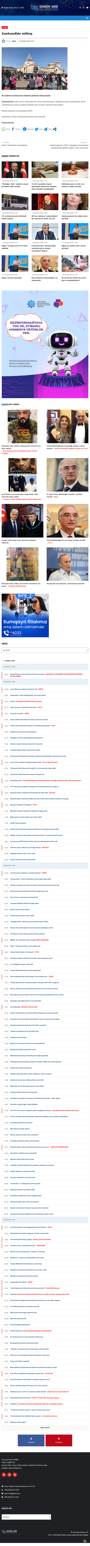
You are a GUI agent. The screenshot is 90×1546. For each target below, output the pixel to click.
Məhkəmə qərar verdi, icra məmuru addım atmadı (39, 1392)
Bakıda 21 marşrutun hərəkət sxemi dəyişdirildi (27, 1043)
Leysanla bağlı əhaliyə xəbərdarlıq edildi (25, 750)
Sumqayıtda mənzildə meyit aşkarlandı (24, 1343)
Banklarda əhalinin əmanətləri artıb (23, 1049)
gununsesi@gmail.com (12, 1493)
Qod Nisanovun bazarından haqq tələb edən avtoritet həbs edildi (21, 496)
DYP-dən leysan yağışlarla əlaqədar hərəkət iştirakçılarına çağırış (34, 786)
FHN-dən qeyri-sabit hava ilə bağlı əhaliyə (29, 847)
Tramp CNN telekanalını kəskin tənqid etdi (25, 970)
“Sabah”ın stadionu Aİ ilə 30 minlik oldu (24, 1031)
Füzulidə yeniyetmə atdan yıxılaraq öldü (24, 1141)
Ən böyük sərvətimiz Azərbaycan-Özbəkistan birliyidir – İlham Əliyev (35, 1098)
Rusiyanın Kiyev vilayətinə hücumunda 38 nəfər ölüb (32, 793)
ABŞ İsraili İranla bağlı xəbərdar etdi (23, 1312)
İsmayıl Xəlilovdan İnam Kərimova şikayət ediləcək (19, 541)
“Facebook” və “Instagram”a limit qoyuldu (25, 1183)
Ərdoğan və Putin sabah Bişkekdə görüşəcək (26, 738)
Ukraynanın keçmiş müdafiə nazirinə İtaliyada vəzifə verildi (31, 1214)
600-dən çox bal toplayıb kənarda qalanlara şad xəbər (30, 1355)
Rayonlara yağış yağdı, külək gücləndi (24, 1104)
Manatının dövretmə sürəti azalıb (22, 1159)
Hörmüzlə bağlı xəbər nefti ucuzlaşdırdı (24, 1202)
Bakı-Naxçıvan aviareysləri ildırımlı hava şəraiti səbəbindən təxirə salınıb (37, 995)
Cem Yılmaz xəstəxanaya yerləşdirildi (24, 897)
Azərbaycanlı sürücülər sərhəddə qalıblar (28, 873)
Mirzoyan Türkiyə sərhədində (23, 805)
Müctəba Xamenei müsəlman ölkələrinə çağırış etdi (28, 811)
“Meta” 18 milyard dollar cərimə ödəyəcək (25, 946)
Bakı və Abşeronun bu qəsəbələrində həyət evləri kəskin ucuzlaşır (34, 988)
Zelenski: (39, 1294)
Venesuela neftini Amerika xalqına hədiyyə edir (27, 774)
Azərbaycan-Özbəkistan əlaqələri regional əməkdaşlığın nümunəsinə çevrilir (38, 756)
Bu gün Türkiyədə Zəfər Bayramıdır (23, 859)
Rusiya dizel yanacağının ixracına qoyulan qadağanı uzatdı (31, 928)
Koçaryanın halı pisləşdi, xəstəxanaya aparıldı (66, 584)
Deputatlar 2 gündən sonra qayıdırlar (23, 1153)
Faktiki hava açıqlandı (18, 823)
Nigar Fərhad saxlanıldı (12, 278)
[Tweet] (39, 129)
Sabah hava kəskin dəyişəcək (21, 1068)
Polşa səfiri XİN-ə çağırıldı (19, 1361)
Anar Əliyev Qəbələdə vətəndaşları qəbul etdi (31, 1373)
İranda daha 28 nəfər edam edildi (22, 915)
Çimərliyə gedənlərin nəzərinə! (21, 1123)
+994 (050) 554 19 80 (11, 1490)
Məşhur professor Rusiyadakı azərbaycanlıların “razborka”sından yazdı (36, 835)
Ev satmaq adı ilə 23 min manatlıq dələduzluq (26, 1337)
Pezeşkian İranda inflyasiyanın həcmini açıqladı (27, 934)
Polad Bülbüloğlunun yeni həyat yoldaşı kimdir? (66, 541)
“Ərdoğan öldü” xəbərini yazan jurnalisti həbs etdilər (29, 921)
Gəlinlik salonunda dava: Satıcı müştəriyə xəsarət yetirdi (30, 1074)
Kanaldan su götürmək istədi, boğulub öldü (25, 1196)
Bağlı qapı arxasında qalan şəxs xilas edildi (26, 817)
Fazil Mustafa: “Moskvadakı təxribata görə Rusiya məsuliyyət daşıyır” (44, 248)
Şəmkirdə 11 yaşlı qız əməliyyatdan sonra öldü (27, 1258)
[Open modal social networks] (55, 129)
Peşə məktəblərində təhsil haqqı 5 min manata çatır (31, 976)
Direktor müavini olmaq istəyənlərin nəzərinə (26, 744)
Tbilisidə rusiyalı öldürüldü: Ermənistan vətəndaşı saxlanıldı (32, 1165)
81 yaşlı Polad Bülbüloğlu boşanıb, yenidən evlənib (64, 495)
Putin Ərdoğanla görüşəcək (20, 1325)
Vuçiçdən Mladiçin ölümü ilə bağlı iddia (24, 903)
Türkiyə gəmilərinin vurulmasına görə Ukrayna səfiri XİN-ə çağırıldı (34, 982)
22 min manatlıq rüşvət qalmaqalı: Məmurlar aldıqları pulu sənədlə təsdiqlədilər (44, 186)
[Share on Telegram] (47, 129)
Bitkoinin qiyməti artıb (18, 1318)
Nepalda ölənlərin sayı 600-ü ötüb (22, 1190)
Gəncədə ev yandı (19, 713)
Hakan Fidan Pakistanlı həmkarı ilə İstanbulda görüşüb (32, 726)
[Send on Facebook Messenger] (28, 129)
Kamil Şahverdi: (46, 780)
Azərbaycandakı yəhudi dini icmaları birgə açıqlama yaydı (31, 958)
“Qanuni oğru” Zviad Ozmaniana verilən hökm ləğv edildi (30, 879)
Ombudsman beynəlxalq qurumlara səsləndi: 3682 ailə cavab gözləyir (35, 1062)
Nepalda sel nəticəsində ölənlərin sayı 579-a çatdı (28, 1270)
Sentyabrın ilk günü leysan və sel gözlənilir (25, 1001)
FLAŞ (4, 27)
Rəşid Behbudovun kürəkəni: (35, 1398)
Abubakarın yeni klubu (18, 1037)
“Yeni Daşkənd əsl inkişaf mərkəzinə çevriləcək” (35, 1288)
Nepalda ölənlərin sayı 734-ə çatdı (22, 853)
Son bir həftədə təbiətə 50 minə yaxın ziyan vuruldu (28, 1385)
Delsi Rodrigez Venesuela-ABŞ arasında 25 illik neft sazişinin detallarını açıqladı (39, 799)
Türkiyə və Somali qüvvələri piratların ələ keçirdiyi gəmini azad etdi (34, 885)
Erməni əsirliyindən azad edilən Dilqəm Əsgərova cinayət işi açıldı (34, 1013)
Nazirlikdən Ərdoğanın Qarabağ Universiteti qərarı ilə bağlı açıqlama (35, 1300)
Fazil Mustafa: (23, 1007)
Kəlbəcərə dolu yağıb (18, 1422)
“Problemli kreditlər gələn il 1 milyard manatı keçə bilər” (30, 1410)
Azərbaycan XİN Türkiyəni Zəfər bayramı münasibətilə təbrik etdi (34, 841)
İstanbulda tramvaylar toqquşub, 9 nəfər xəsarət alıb (29, 1233)
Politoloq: (36, 1404)
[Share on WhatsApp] (6, 129)
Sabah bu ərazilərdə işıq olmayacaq (23, 732)
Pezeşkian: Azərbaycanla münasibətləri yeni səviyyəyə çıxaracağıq (34, 1019)
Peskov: (26, 701)
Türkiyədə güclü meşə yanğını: (30, 1239)
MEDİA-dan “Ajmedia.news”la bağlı (29, 940)
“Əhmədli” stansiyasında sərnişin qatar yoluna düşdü (29, 1349)
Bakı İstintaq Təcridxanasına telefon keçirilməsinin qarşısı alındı (33, 1367)
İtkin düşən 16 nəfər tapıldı (20, 1129)
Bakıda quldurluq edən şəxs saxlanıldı (24, 1135)
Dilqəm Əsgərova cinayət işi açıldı (22, 1171)
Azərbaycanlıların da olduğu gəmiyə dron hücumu (31, 1227)
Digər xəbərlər (45, 1427)
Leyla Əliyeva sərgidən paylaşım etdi (26, 689)
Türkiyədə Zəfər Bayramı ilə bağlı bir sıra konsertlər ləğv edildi (33, 768)
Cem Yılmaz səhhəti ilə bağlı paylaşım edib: (34, 762)
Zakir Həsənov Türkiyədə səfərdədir (26, 707)
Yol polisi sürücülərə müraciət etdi (22, 1177)
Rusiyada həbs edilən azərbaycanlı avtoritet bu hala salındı (21, 449)
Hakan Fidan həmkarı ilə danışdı (24, 952)
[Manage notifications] (85, 1541)
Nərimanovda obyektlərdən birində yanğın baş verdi (29, 891)
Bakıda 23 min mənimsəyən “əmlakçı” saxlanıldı (27, 1252)
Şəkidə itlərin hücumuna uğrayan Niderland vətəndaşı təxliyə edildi (34, 829)
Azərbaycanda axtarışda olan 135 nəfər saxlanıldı (28, 1025)
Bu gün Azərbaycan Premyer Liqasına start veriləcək (29, 1208)
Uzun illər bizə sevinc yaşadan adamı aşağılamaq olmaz (44, 1110)
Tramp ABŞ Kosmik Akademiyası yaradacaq (26, 1264)
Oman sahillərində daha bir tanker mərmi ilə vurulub (29, 719)
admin (14, 41)
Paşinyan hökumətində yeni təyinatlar (23, 1092)
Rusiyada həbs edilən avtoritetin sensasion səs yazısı (21, 585)
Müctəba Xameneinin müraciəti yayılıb (24, 1276)
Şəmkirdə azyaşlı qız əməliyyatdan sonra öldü (27, 1080)
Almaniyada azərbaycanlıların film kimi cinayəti (46, 675)
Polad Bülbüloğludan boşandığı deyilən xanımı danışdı (67, 447)
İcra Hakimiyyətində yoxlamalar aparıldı (24, 1306)
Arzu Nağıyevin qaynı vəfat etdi (21, 964)
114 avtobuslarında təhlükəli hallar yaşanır (33, 1416)
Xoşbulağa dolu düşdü (21, 1282)
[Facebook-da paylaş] (15, 129)
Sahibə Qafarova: (31, 1331)
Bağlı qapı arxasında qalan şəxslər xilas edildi (27, 1086)
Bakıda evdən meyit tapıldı (19, 909)
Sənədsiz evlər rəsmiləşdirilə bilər (27, 1245)
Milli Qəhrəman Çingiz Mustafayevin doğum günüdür (29, 1055)
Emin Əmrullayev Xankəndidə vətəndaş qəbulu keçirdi (30, 1379)
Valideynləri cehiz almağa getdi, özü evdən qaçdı (28, 695)
